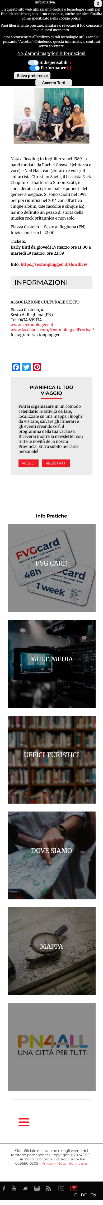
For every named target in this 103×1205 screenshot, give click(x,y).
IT (75, 1194)
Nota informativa (72, 1163)
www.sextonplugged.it (32, 325)
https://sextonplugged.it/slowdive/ (54, 264)
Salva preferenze (32, 75)
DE (84, 1194)
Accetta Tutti (53, 82)
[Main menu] (24, 1122)
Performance (53, 67)
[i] (70, 62)
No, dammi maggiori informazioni (51, 53)
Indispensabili (53, 62)
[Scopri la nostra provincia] (61, 1188)
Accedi (28, 463)
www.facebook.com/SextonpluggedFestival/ (52, 330)
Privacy (47, 1163)
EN (93, 1194)
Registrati (56, 463)
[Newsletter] (74, 1188)
